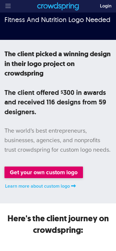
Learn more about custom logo (37, 186)
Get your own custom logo (44, 172)
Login (106, 6)
